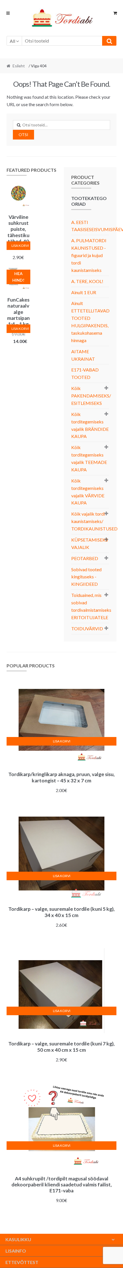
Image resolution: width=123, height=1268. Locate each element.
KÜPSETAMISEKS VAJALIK (89, 543)
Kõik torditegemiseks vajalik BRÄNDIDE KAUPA (90, 425)
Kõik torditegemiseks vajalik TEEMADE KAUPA (89, 458)
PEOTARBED (84, 558)
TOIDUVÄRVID (87, 628)
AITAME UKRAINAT (83, 355)
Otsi (23, 134)
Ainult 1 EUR (83, 292)
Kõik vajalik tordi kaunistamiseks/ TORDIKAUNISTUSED (94, 521)
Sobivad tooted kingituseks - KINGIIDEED (86, 577)
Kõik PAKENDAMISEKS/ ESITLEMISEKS (91, 395)
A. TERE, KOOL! (87, 281)
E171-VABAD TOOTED (85, 373)
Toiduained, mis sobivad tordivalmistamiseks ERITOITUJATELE (91, 606)
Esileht (19, 65)
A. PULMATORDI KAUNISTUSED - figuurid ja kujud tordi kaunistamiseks (88, 255)
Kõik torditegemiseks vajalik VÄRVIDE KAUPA (87, 492)
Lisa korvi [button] (20, 245)
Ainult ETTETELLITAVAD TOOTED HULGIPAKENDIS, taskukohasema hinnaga (90, 321)
